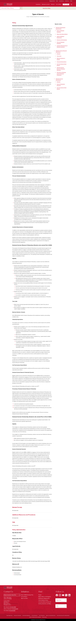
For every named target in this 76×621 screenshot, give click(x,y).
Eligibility (58, 53)
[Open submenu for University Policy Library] (20, 8)
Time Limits (59, 56)
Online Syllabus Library (43, 600)
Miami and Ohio (24, 598)
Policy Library (44, 617)
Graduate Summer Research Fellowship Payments (61, 69)
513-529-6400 (12, 610)
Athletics (53, 4)
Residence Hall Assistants (62, 40)
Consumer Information (17, 615)
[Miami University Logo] (8, 4)
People (39, 594)
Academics (38, 4)
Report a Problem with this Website (35, 617)
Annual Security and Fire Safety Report (63, 615)
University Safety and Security (44, 602)
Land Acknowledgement (26, 615)
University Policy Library (7, 8)
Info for (66, 1)
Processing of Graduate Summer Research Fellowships (61, 74)
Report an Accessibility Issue (51, 615)
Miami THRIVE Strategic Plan (27, 594)
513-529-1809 (13, 607)
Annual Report (24, 596)
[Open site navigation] (71, 4)
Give (71, 1)
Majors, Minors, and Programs (44, 596)
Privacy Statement (34, 615)
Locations (61, 1)
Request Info (52, 1)
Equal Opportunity (10, 615)
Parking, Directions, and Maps (44, 603)
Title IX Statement (42, 615)
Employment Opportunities (44, 598)
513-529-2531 (15, 608)
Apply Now (66, 4)
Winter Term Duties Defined (62, 34)
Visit (57, 1)
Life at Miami (58, 4)
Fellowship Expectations (61, 61)
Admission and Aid (46, 4)
